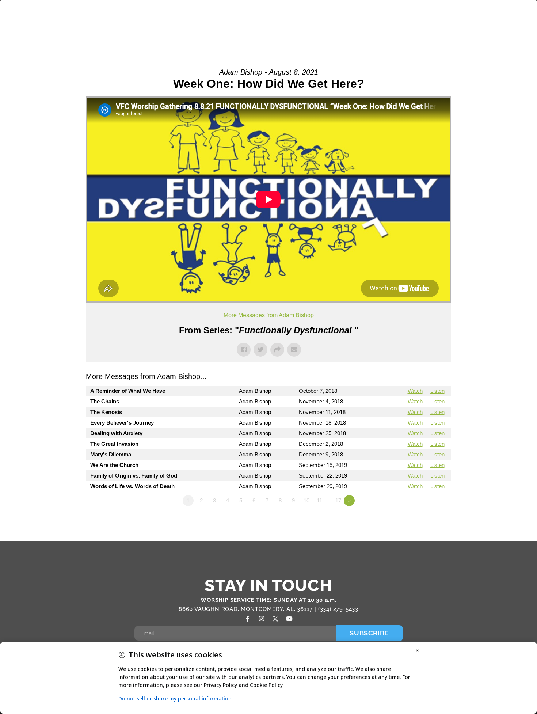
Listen (437, 391)
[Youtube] (289, 619)
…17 (335, 500)
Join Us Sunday (425, 31)
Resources (476, 15)
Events (434, 15)
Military (349, 15)
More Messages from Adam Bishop (269, 315)
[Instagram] (261, 619)
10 (306, 500)
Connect (389, 15)
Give (478, 31)
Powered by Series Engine (424, 520)
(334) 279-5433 (338, 609)
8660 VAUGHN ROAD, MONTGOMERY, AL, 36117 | (248, 609)
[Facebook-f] (248, 619)
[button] (509, 24)
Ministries (300, 15)
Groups (259, 15)
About (216, 15)
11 (319, 500)
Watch (415, 391)
